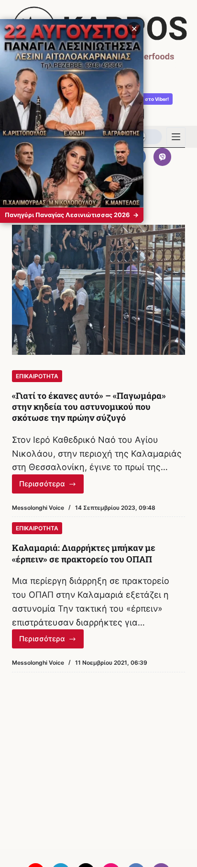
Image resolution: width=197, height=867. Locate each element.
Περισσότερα (51, 486)
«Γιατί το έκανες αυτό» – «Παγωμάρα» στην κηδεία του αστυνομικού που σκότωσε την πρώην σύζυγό (89, 407)
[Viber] (162, 157)
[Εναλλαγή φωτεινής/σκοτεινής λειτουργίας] (146, 136)
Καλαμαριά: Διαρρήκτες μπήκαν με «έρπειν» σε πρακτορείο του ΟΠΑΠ (83, 553)
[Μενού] (176, 136)
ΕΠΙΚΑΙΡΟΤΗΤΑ (37, 376)
